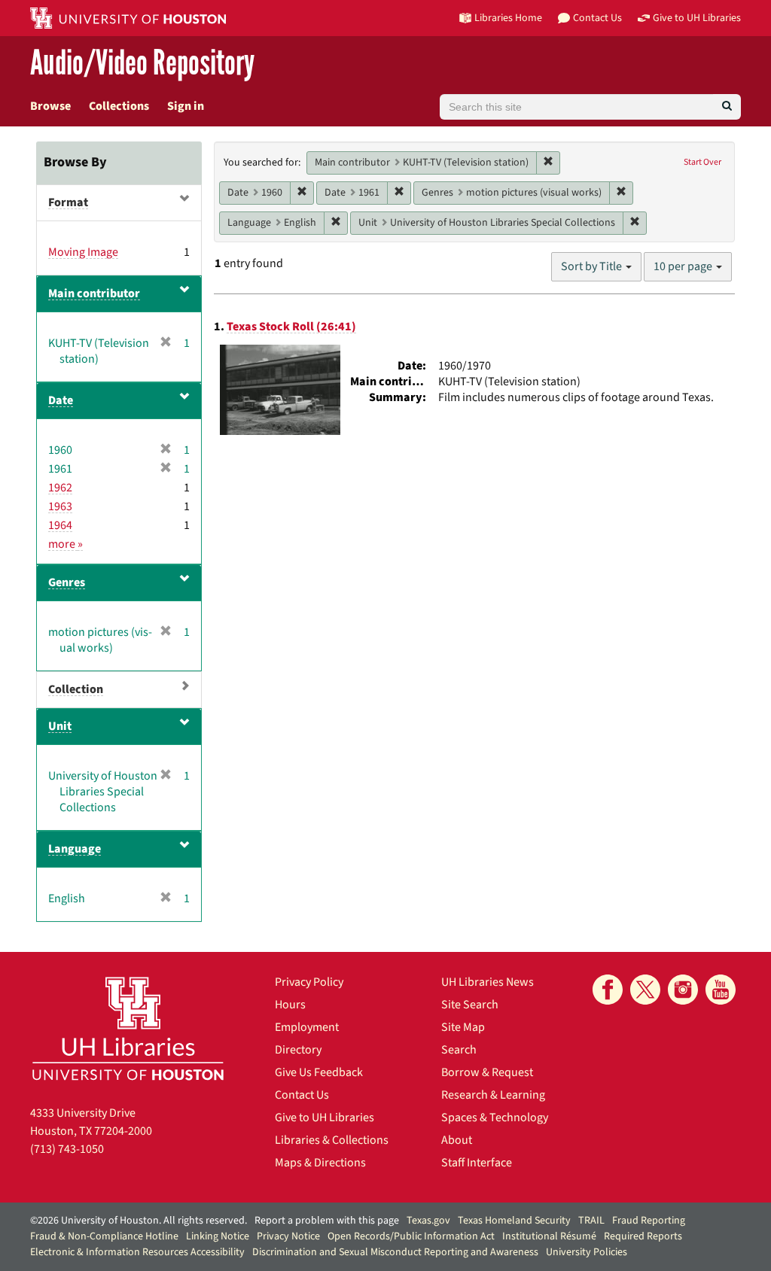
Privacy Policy (309, 982)
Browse (50, 106)
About (456, 1140)
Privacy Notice (288, 1236)
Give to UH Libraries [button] (697, 18)
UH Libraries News (487, 982)
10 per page (684, 266)
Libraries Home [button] (508, 18)
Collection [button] (75, 689)
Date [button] (60, 400)
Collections (119, 106)
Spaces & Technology (494, 1117)
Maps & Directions (320, 1162)
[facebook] (608, 990)
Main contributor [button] (94, 293)
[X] (645, 990)
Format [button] (68, 202)
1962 (60, 487)
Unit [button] (60, 726)
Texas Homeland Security (514, 1220)
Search (459, 1049)
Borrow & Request (487, 1072)
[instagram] (683, 990)
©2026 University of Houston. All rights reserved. (138, 1220)
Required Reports (643, 1236)
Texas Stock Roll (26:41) (291, 326)
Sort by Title (592, 266)
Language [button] (74, 849)
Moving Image (83, 252)
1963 (60, 506)
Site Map (463, 1027)
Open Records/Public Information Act (411, 1236)
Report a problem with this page (326, 1220)
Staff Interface (476, 1162)
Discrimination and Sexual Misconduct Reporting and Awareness (395, 1252)
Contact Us (302, 1095)
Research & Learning (493, 1095)
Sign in (185, 106)
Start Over (702, 162)
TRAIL (591, 1220)
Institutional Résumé (549, 1236)
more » (65, 544)
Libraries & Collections (332, 1140)
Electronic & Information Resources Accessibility (137, 1252)
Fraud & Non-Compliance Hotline (104, 1236)
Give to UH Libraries (324, 1117)
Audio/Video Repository (142, 63)
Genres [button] (66, 582)
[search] (727, 107)
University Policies (586, 1252)
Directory (298, 1049)
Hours (290, 1004)
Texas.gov (428, 1220)
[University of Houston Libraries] (128, 1028)
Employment (307, 1027)
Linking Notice (217, 1236)
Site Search (469, 1004)
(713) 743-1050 (67, 1149)
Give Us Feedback (319, 1072)
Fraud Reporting (648, 1220)
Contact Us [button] (597, 18)
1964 (60, 525)
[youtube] (720, 990)
